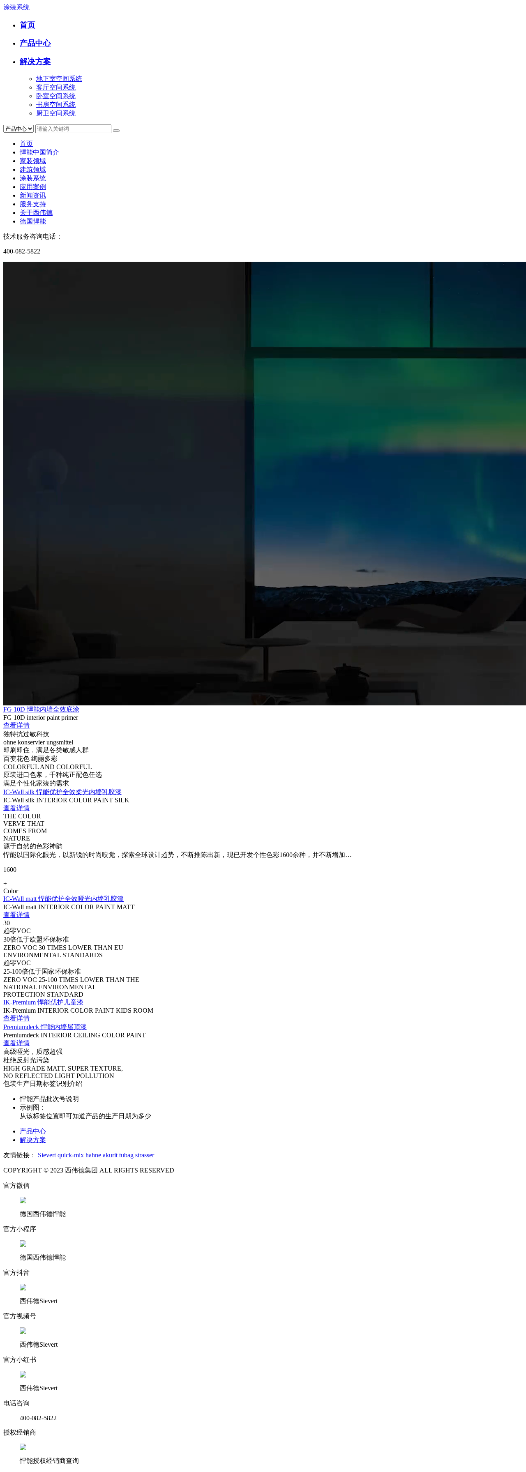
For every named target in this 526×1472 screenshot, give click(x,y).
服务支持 (33, 203)
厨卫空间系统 (56, 113)
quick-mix (71, 1155)
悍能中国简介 (39, 152)
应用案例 (33, 186)
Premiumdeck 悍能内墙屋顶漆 (45, 1026)
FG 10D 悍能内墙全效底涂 (41, 709)
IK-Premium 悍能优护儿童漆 (43, 1002)
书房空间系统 (56, 104)
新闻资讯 (33, 195)
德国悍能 (33, 221)
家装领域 (33, 160)
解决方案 (35, 61)
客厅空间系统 (56, 87)
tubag (126, 1155)
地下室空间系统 (59, 78)
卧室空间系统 (56, 95)
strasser (144, 1155)
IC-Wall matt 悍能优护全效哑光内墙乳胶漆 (63, 898)
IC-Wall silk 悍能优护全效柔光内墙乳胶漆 (62, 791)
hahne (93, 1155)
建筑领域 (33, 169)
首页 (27, 25)
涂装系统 (16, 7)
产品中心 (35, 43)
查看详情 (16, 725)
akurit (110, 1155)
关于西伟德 (36, 212)
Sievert (47, 1155)
